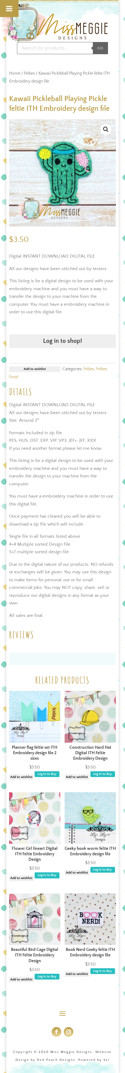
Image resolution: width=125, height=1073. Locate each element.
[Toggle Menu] (9, 8)
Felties (29, 73)
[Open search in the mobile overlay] (62, 48)
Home (14, 73)
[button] (105, 129)
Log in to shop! (62, 341)
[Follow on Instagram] (68, 1032)
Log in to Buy (47, 774)
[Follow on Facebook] (56, 1032)
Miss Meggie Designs (71, 1052)
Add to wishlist (21, 777)
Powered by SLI (94, 1060)
